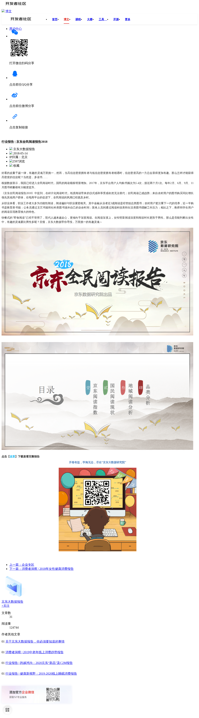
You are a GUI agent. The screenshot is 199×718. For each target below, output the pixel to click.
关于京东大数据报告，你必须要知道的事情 (35, 641)
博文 (8, 11)
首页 (55, 19)
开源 (116, 19)
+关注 (6, 605)
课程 (78, 19)
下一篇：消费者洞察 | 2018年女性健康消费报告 (41, 568)
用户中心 (15, 28)
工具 (103, 19)
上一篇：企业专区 (21, 564)
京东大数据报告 (12, 601)
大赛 (90, 19)
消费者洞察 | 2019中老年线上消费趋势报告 (34, 652)
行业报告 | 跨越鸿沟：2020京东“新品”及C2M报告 (39, 663)
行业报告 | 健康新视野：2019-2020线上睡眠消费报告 (41, 673)
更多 (127, 19)
